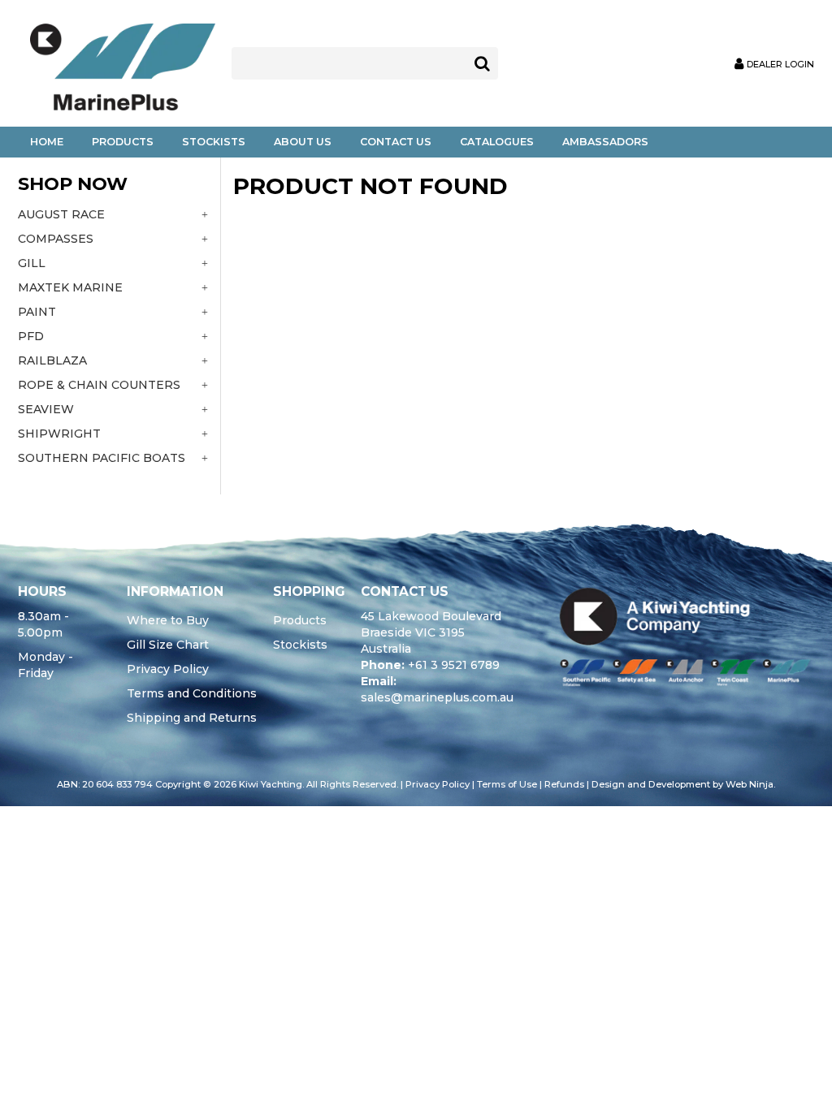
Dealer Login (780, 64)
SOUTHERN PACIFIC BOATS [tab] (101, 458)
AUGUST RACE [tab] (61, 214)
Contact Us (395, 142)
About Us (303, 142)
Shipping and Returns (192, 717)
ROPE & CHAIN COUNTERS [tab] (99, 385)
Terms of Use (507, 784)
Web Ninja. (750, 784)
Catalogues (497, 142)
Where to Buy (168, 620)
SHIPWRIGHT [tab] (59, 433)
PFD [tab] (31, 336)
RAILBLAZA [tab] (52, 360)
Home (46, 142)
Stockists (213, 142)
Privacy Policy (168, 669)
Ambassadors (605, 142)
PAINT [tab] (37, 311)
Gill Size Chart (168, 644)
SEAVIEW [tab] (46, 409)
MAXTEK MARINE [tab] (70, 287)
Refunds (564, 784)
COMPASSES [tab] (55, 238)
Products (123, 142)
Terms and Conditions (192, 693)
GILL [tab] (32, 263)
